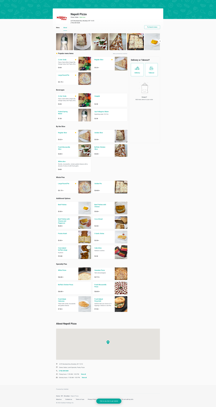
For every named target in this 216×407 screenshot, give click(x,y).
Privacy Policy (92, 399)
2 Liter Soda (62, 59)
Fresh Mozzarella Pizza (100, 286)
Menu (58, 27)
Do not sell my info (127, 399)
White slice (61, 161)
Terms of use (80, 399)
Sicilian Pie (98, 183)
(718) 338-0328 (75, 23)
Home (58, 396)
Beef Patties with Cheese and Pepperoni (64, 221)
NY (62, 396)
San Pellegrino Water (101, 111)
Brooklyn (67, 396)
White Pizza (62, 270)
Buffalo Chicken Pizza (65, 285)
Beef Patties (62, 204)
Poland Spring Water (63, 112)
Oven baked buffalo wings (62, 249)
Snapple (97, 96)
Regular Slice (98, 59)
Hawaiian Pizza (99, 270)
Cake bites (98, 248)
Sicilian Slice (98, 133)
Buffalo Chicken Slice (99, 148)
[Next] (160, 41)
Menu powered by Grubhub (120, 53)
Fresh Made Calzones (62, 300)
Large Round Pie (63, 75)
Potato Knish (62, 233)
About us (59, 399)
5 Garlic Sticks (99, 233)
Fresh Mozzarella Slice (64, 148)
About (65, 27)
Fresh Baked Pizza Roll (98, 300)
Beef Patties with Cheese (100, 206)
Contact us (68, 399)
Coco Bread (98, 219)
